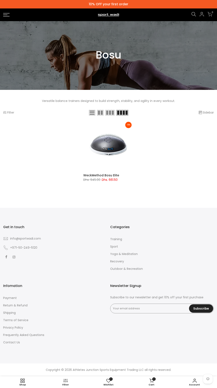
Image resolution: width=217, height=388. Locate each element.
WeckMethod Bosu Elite (101, 175)
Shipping (9, 313)
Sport (114, 246)
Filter (10, 112)
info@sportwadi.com (25, 238)
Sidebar (208, 112)
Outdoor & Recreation (126, 269)
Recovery (117, 261)
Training (116, 239)
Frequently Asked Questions (23, 335)
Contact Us (11, 342)
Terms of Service (15, 320)
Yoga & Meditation (124, 254)
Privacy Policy (13, 327)
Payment (10, 298)
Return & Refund (15, 305)
